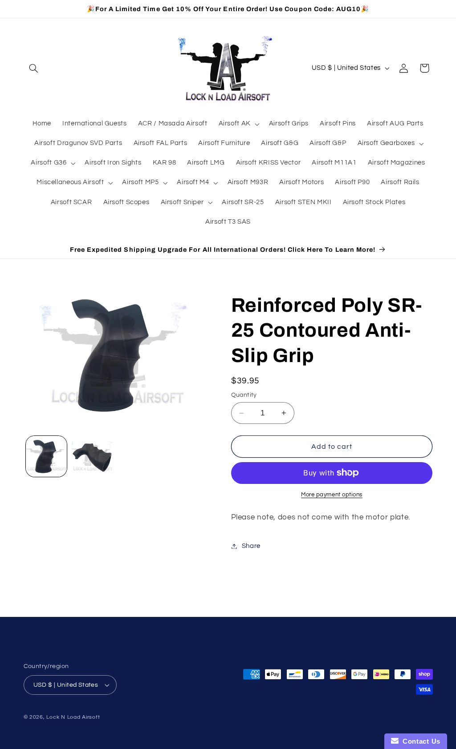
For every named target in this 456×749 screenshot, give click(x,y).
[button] (34, 68)
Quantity (244, 395)
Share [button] (251, 546)
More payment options (331, 495)
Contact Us (419, 741)
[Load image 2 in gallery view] (92, 456)
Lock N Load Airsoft (73, 717)
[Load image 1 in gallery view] (46, 456)
